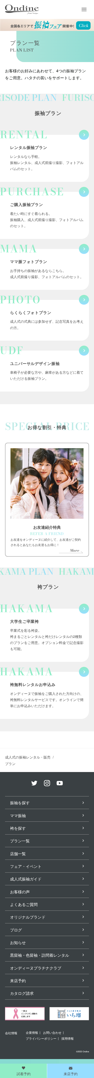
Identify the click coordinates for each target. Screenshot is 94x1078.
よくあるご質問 (24, 904)
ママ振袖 (18, 815)
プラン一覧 (20, 840)
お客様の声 (20, 891)
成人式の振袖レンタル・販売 (27, 757)
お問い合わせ (52, 1032)
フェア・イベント (26, 866)
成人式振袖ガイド (26, 879)
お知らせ (18, 942)
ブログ (16, 930)
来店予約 (18, 980)
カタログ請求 (22, 993)
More (74, 550)
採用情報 (67, 1038)
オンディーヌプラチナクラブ (35, 968)
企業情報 (32, 1032)
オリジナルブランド (27, 917)
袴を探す (18, 828)
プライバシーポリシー (41, 1038)
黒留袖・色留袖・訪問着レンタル (39, 955)
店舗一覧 (18, 853)
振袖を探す (20, 802)
